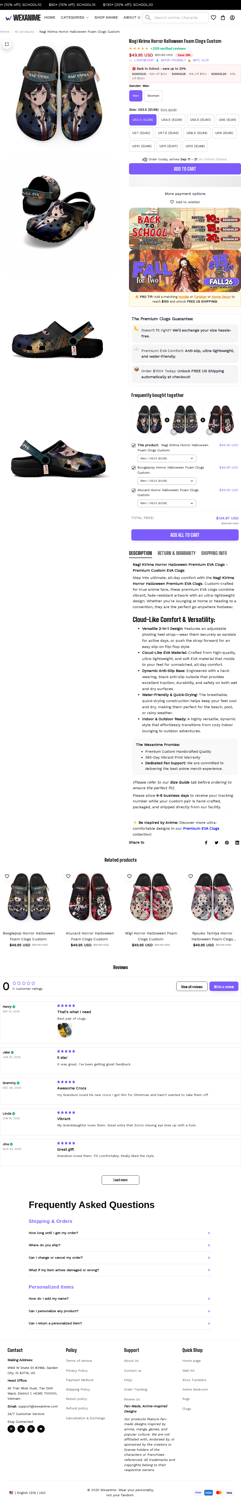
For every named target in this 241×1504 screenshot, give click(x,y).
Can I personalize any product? (54, 1311)
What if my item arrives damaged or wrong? (64, 1270)
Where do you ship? (44, 1245)
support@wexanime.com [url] (38, 1406)
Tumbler (200, 297)
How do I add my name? (49, 1298)
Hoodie (183, 297)
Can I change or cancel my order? (56, 1257)
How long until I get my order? (53, 1233)
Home (4, 31)
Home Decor (221, 297)
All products (24, 31)
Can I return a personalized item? (55, 1323)
